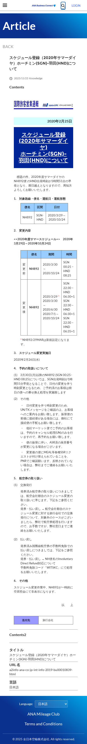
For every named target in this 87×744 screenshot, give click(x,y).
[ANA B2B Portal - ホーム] (43, 5)
